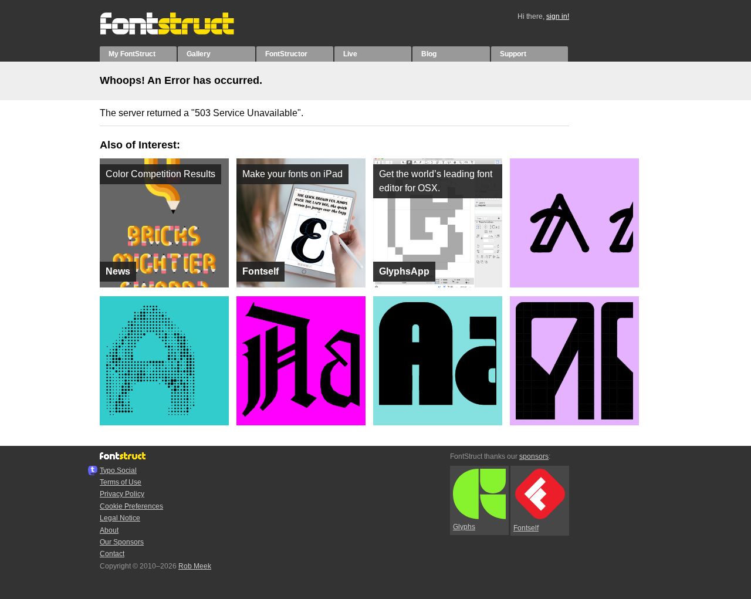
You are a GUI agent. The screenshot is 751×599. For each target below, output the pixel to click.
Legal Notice (120, 518)
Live (350, 54)
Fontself (526, 528)
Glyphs (464, 527)
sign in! (557, 16)
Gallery (199, 54)
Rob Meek (194, 566)
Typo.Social (118, 470)
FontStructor (286, 54)
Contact (112, 554)
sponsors (534, 456)
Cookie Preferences (131, 506)
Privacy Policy (122, 494)
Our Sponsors (122, 542)
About (109, 530)
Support (513, 54)
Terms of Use (120, 482)
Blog (429, 54)
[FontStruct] (179, 32)
